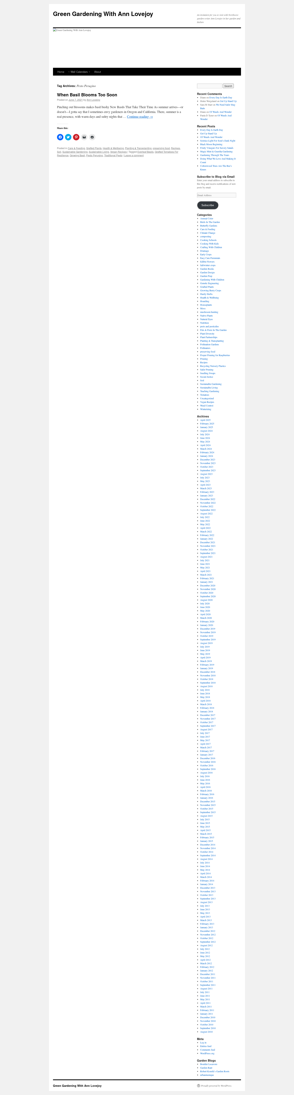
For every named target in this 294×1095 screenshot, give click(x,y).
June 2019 (205, 650)
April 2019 (205, 657)
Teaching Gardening (209, 391)
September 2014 (208, 855)
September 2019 (208, 639)
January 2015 (206, 840)
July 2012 (205, 948)
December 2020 (207, 585)
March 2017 (206, 747)
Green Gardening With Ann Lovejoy (103, 13)
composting (205, 236)
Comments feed (207, 1049)
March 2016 (206, 790)
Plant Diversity (207, 333)
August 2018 (206, 686)
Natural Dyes (206, 319)
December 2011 (207, 974)
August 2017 (206, 729)
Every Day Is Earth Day (220, 97)
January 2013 (206, 927)
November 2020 (208, 589)
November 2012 (208, 934)
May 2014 (205, 869)
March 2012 (206, 963)
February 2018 (207, 707)
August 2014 (206, 858)
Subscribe (207, 205)
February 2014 (207, 880)
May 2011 (205, 999)
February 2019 (207, 664)
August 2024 (206, 430)
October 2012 (206, 938)
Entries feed (205, 1046)
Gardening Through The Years (214, 155)
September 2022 (208, 509)
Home (60, 72)
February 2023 (207, 491)
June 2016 (205, 779)
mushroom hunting (209, 311)
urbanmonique (207, 1074)
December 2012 (207, 930)
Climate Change (207, 232)
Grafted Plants (94, 148)
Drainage (204, 250)
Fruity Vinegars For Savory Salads (216, 147)
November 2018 (208, 675)
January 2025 (206, 427)
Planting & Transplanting (138, 148)
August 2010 (206, 1031)
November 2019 (208, 632)
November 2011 (208, 977)
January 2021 (206, 581)
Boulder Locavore (208, 1064)
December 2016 (207, 758)
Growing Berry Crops (210, 290)
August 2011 (206, 988)
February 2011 (207, 1010)
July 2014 (205, 862)
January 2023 (206, 495)
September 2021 (208, 553)
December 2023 (207, 459)
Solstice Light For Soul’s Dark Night (217, 140)
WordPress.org (207, 1053)
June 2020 (205, 607)
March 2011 (206, 1006)
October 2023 (206, 466)
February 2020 (207, 621)
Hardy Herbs (206, 293)
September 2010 (208, 1028)
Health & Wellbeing (113, 148)
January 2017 (206, 754)
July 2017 (205, 733)
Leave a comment (134, 155)
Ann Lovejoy (93, 99)
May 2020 (205, 610)
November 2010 (208, 1020)
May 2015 (205, 826)
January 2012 (206, 970)
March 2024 (206, 448)
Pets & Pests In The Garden (213, 329)
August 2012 (206, 945)
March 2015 (206, 833)
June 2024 (205, 437)
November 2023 (208, 463)
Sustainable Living (99, 151)
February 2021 (207, 578)
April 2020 (205, 614)
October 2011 (206, 981)
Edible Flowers (207, 261)
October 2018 (206, 679)
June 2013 (205, 909)
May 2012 (205, 956)
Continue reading (140, 116)
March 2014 (206, 876)
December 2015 (207, 801)
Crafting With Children (211, 247)
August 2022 (206, 513)
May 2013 (205, 912)
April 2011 (205, 1002)
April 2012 (205, 959)
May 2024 (205, 441)
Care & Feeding (76, 148)
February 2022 (207, 535)
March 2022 (206, 531)
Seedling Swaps (207, 373)
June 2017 (205, 736)
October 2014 (206, 851)
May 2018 (205, 697)
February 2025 (207, 423)
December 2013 (207, 887)
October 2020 (206, 592)
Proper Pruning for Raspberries (215, 355)
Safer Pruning (206, 369)
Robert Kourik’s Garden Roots (214, 1071)
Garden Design (207, 272)
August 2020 (206, 599)
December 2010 (207, 1017)
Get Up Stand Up (228, 101)
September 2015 (208, 812)
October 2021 (206, 549)
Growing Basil (77, 155)
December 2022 (207, 499)
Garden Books (207, 268)
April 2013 (205, 916)
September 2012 (208, 941)
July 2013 (205, 905)
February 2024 (207, 452)
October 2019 (206, 635)
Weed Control (206, 405)
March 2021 (206, 574)
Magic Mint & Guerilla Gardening (216, 151)
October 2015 (206, 808)
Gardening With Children (212, 279)
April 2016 (205, 787)
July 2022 (205, 517)
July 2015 (205, 819)
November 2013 (208, 891)
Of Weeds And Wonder (220, 111)
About (97, 72)
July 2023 (205, 477)
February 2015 (207, 837)
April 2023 (205, 484)
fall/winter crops (208, 265)
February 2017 (207, 751)
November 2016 (208, 761)
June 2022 (205, 520)
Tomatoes (204, 394)
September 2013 (208, 898)
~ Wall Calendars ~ (79, 72)
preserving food (161, 148)
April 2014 (205, 873)
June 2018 (205, 693)
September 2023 (208, 470)
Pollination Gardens (209, 344)
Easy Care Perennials (210, 258)
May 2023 (205, 481)
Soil (59, 151)
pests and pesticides (209, 326)
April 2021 (205, 571)
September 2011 (208, 984)
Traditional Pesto (113, 155)
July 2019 (205, 646)
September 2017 (208, 725)
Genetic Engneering (209, 283)
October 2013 (206, 894)
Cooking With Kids (209, 243)
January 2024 (206, 455)
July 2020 (205, 603)
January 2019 (206, 668)
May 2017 (205, 740)
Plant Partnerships (208, 337)
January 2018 (206, 711)
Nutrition (204, 322)
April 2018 (205, 700)
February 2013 (207, 923)
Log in (203, 1042)
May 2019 (205, 653)
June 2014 (205, 866)
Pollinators (205, 347)
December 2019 (207, 628)
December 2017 (207, 715)
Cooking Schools (208, 240)
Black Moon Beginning (211, 144)
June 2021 (205, 563)
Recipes (175, 148)
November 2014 (208, 848)
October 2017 (206, 722)
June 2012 (205, 952)
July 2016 (205, 776)
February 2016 (207, 794)
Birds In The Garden (210, 222)
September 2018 (208, 682)
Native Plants (206, 315)
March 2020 (206, 617)
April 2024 (205, 445)
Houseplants (206, 304)
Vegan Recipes (118, 151)
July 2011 (205, 992)
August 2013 (206, 902)
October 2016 (206, 765)
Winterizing (205, 409)
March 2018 (206, 704)
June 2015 (205, 822)
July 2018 (205, 689)
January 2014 (206, 884)
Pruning (204, 358)
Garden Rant (206, 1067)
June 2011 (205, 995)
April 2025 (205, 419)
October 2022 (206, 506)
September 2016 (208, 769)
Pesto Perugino (94, 155)
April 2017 (205, 743)
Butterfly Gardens (208, 225)
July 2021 (205, 560)
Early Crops (206, 254)
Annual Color (206, 218)
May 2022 (205, 524)
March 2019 (206, 661)
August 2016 (206, 772)
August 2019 (206, 643)
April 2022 (205, 527)
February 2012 (207, 966)
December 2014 (207, 844)
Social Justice (206, 376)
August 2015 (206, 815)
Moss (203, 308)
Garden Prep (206, 275)
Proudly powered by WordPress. (216, 1085)
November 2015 (208, 805)
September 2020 (208, 596)
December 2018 (207, 671)
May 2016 (205, 783)
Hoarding (204, 301)
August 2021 (206, 556)
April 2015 (205, 830)
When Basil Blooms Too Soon (87, 95)
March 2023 (206, 488)
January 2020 (206, 625)
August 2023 (206, 473)
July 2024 (205, 434)
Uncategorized (207, 398)
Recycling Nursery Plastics (213, 365)
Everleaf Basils (145, 151)
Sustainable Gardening (75, 151)
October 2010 (206, 1024)
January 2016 (206, 797)
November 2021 (208, 545)
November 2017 (208, 718)
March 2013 (206, 920)
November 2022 (208, 502)
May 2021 (205, 567)
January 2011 (206, 1013)
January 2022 (206, 538)
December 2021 (207, 542)
